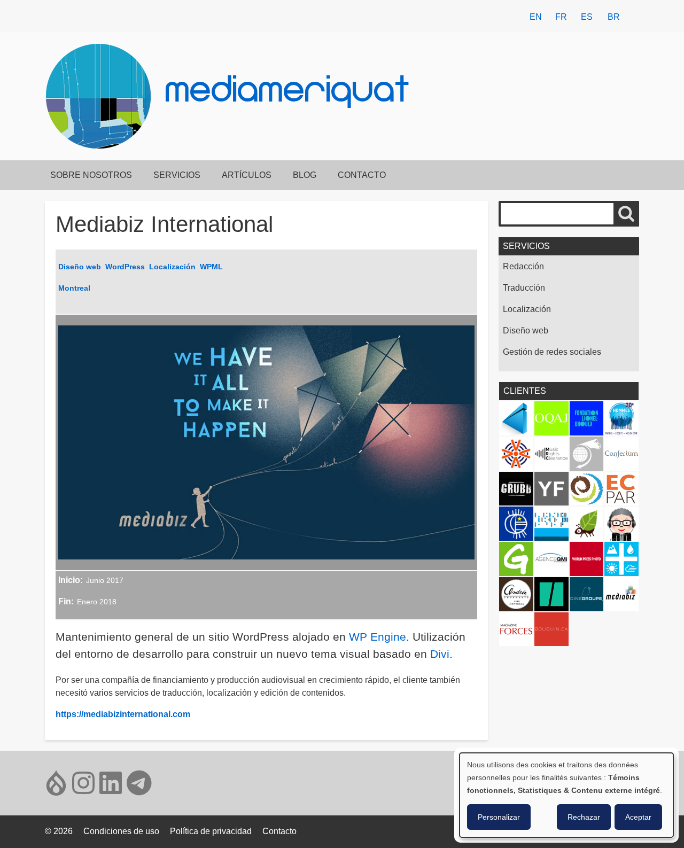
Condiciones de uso (121, 831)
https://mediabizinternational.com (123, 714)
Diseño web (79, 266)
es (587, 16)
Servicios (176, 175)
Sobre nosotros (91, 175)
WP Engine (377, 637)
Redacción (523, 266)
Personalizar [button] (499, 817)
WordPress (125, 266)
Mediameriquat (288, 93)
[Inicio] (102, 96)
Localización (172, 266)
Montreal (74, 288)
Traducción (524, 287)
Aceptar (638, 817)
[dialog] (566, 795)
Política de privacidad (211, 831)
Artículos (246, 175)
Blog (304, 175)
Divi (439, 654)
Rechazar (584, 817)
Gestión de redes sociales (552, 351)
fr (561, 16)
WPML (211, 266)
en (536, 16)
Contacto (362, 175)
